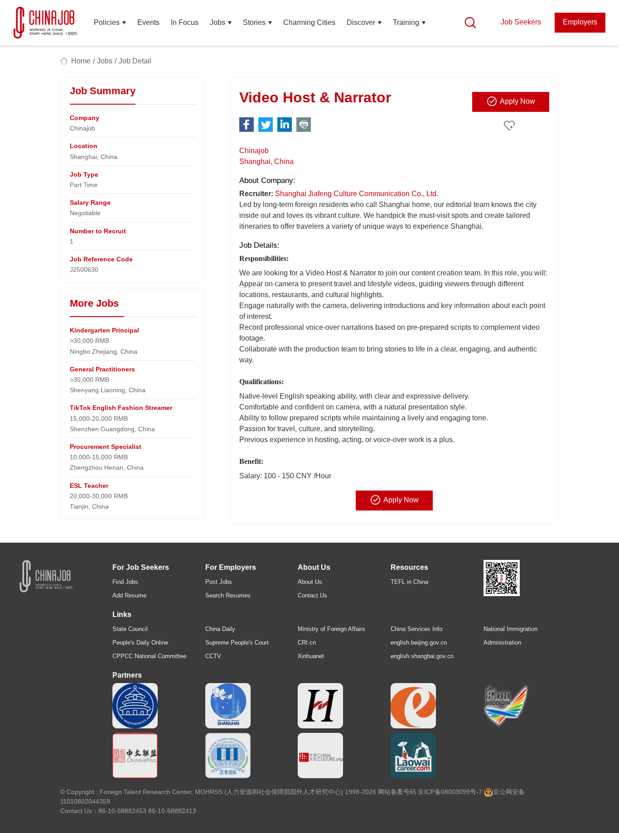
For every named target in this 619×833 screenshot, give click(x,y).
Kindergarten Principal (104, 330)
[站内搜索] (470, 23)
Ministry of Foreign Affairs (331, 629)
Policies (107, 22)
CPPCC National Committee (149, 656)
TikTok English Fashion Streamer (121, 407)
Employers (580, 22)
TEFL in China (409, 581)
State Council (130, 629)
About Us (310, 581)
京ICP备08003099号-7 (450, 791)
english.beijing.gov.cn (419, 642)
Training (406, 22)
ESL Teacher (89, 485)
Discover (361, 22)
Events (148, 22)
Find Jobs (125, 581)
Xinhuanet (311, 656)
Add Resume (129, 595)
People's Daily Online (140, 642)
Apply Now (517, 101)
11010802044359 (85, 801)
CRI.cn (307, 642)
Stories (254, 22)
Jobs (217, 22)
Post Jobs (218, 581)
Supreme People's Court (237, 642)
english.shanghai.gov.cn (422, 656)
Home (81, 61)
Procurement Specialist (105, 446)
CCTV (213, 656)
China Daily (220, 629)
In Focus (184, 22)
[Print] (303, 124)
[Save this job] (510, 126)
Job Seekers (521, 22)
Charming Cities (309, 22)
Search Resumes (228, 595)
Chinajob (254, 150)
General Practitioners (102, 369)
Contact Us (312, 595)
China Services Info (416, 629)
